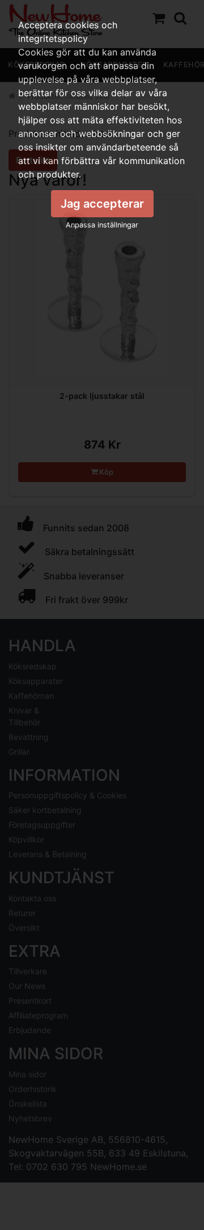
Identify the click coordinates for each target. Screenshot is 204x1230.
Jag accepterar (102, 203)
